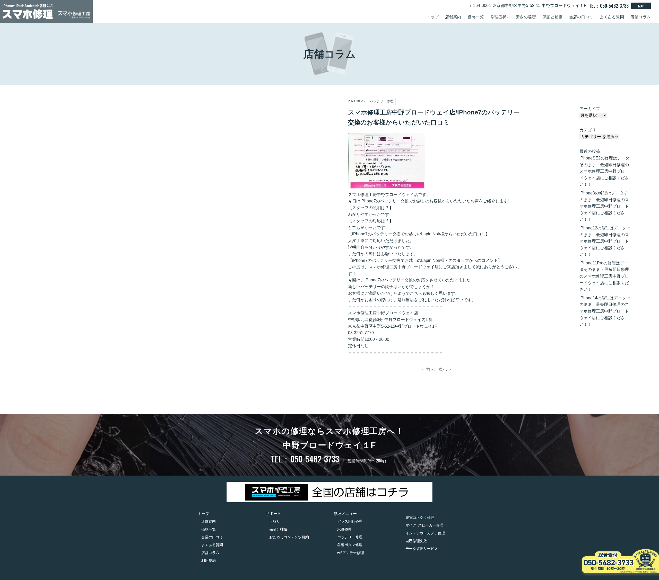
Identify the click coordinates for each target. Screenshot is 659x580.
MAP (641, 5)
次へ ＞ (445, 369)
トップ (433, 17)
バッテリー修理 (349, 537)
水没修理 (344, 529)
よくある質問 (612, 17)
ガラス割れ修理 (349, 521)
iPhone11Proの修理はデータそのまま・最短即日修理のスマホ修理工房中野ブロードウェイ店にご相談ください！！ (604, 276)
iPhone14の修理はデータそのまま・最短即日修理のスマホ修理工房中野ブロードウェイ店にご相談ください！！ (604, 311)
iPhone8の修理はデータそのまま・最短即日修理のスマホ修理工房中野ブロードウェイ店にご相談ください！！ (604, 206)
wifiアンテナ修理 (350, 553)
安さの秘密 (526, 17)
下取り (274, 521)
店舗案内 (453, 17)
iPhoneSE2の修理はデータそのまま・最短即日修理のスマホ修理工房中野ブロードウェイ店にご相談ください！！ (604, 171)
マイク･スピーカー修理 (424, 525)
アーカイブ (589, 108)
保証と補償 (552, 17)
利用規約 (208, 560)
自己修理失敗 (416, 541)
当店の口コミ (581, 17)
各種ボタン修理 (349, 545)
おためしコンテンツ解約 (289, 537)
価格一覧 (476, 17)
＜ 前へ (428, 369)
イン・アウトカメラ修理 (425, 533)
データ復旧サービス (421, 549)
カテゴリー (589, 130)
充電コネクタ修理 (419, 517)
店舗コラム (640, 17)
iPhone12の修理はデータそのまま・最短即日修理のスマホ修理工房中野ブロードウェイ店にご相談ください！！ (604, 241)
